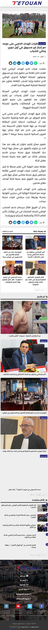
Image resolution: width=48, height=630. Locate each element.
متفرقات (44, 302)
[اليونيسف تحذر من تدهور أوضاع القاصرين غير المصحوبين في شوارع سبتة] (12, 242)
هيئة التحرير (23, 589)
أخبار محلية (42, 43)
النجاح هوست (23, 626)
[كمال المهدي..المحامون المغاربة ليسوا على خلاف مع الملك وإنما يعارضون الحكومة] (35, 268)
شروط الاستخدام (22, 599)
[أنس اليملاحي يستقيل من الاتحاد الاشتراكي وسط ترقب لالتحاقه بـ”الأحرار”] (35, 242)
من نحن (22, 576)
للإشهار (22, 585)
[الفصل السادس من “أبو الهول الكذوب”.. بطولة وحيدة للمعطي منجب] (42, 548)
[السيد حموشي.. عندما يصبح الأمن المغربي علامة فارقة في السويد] (42, 538)
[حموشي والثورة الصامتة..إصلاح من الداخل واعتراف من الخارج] (42, 528)
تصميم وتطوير (35, 626)
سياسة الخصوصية (23, 594)
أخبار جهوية (42, 237)
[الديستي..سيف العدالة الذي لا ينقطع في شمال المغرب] (42, 518)
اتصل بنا (23, 580)
